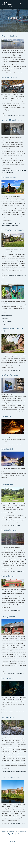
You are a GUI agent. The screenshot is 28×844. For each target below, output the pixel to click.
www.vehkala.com (15, 610)
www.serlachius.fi (15, 370)
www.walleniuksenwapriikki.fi (18, 823)
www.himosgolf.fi (15, 525)
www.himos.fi (14, 480)
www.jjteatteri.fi (5, 318)
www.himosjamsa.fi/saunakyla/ (16, 673)
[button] (20, 4)
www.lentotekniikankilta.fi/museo (17, 115)
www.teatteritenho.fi (6, 321)
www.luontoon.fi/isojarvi (17, 571)
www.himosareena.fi (16, 444)
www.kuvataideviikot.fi (17, 411)
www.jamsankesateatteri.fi (8, 324)
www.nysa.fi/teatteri (6, 315)
